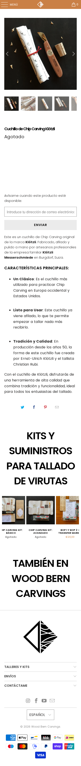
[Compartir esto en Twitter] (22, 407)
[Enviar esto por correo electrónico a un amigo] (57, 407)
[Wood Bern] (40, 4)
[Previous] (7, 54)
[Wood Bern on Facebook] (36, 701)
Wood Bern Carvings (45, 726)
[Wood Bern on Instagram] (28, 701)
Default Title (18, 158)
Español (37, 714)
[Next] (73, 54)
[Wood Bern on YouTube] (44, 701)
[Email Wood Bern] (52, 701)
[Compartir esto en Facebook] (34, 407)
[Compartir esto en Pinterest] (45, 407)
